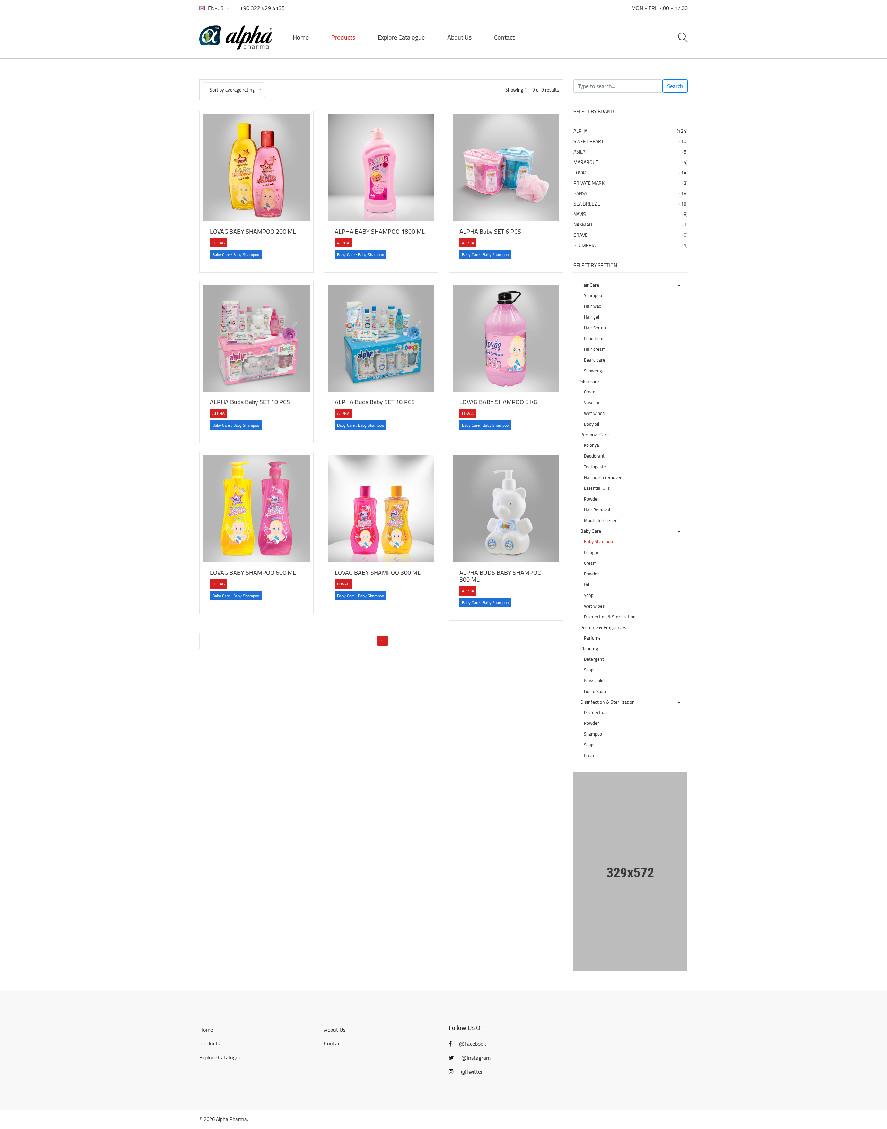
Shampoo (593, 295)
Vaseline (592, 402)
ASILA (630, 151)
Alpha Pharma (231, 1119)
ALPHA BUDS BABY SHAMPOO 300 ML (500, 576)
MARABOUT (630, 162)
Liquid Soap (595, 691)
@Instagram (475, 1057)
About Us (459, 37)
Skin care (589, 381)
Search (675, 86)
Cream (590, 392)
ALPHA (630, 131)
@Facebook (472, 1044)
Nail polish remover (603, 477)
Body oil (591, 424)
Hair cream (595, 349)
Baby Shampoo (598, 541)
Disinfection (595, 712)
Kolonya (591, 445)
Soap (589, 595)
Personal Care (594, 434)
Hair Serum (595, 327)
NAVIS (630, 214)
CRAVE (630, 235)
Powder (591, 499)
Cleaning (589, 648)
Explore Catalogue (401, 37)
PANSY (630, 193)
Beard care (594, 360)
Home (301, 37)
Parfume (592, 638)
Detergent (594, 659)
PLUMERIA (630, 245)
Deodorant (594, 456)
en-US (216, 8)
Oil (586, 584)
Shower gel (595, 370)
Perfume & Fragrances (603, 627)
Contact (504, 37)
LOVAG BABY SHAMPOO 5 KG (498, 402)
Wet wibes (594, 606)
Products (343, 37)
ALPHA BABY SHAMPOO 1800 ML (380, 231)
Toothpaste (595, 466)
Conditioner (595, 338)
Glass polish (595, 680)
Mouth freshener (600, 520)
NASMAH (630, 224)
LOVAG (630, 172)
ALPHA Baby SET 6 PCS (490, 231)
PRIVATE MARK (630, 183)
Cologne (591, 552)
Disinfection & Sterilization (609, 617)
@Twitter (471, 1071)
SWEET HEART (630, 141)
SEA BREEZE (630, 203)
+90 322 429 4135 (262, 8)
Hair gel (591, 317)
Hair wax (592, 306)
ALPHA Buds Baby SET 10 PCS (250, 402)
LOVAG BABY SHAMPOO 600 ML (253, 572)
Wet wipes (594, 413)
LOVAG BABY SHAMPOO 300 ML (378, 572)
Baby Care (590, 531)
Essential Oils (597, 488)
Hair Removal (597, 509)
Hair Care (589, 284)
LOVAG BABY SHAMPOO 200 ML (253, 231)
